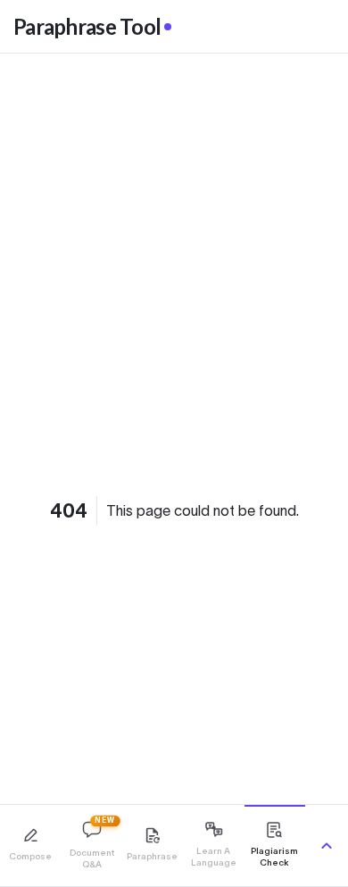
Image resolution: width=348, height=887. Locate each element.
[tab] (30, 845)
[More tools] (326, 846)
